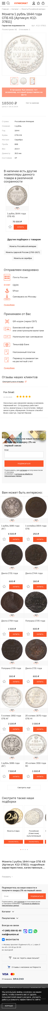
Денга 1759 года (9, 620)
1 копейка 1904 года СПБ (35, 527)
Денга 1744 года (33, 573)
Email (6, 450)
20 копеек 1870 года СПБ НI (35, 717)
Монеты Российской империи (22, 246)
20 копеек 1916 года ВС (35, 764)
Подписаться (24, 464)
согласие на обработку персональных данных (18, 475)
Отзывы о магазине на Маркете (26, 967)
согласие (23, 470)
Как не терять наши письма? (26, 958)
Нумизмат (21, 3)
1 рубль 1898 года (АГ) (10, 764)
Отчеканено (7, 979)
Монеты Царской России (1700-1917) (23, 252)
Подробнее (9, 305)
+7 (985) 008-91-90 (11, 930)
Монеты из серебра (23, 258)
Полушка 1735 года (35, 620)
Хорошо (9, 1006)
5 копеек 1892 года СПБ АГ (11, 717)
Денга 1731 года (9, 573)
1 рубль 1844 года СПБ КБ (16, 215)
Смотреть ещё (24, 787)
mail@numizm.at (10, 934)
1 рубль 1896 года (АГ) (10, 527)
